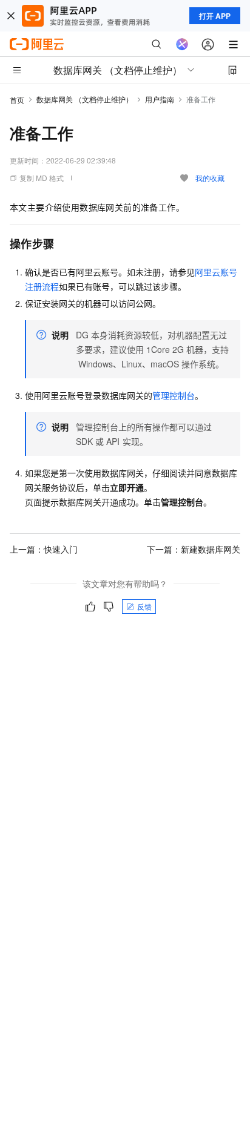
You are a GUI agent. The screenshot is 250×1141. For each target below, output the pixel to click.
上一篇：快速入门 (44, 549)
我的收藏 (210, 178)
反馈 (144, 606)
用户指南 (159, 99)
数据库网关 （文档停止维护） (84, 99)
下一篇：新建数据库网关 (193, 549)
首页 (17, 99)
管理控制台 (173, 395)
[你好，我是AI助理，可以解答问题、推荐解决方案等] (182, 44)
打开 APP (215, 15)
